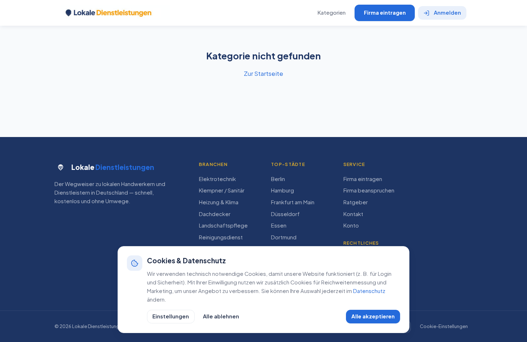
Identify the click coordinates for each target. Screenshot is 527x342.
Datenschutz (369, 291)
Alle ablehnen (221, 316)
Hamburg (282, 190)
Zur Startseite (263, 73)
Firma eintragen (385, 12)
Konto (351, 225)
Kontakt (353, 214)
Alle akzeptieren (373, 316)
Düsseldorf (285, 214)
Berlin (278, 179)
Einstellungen (170, 316)
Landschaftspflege (223, 225)
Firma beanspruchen (368, 190)
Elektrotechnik (217, 179)
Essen (278, 225)
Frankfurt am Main (292, 202)
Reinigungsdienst (221, 237)
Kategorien (331, 12)
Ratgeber (355, 202)
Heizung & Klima (218, 202)
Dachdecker (215, 214)
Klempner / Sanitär (221, 190)
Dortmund (283, 237)
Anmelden (447, 12)
